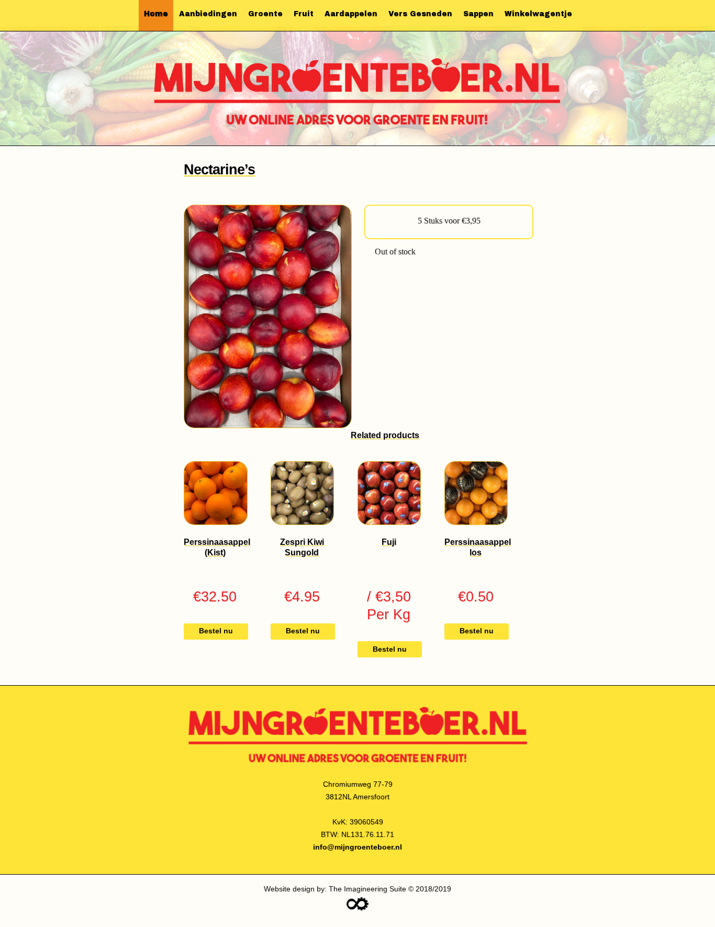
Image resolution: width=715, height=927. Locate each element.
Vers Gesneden (420, 14)
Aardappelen (351, 14)
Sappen (478, 14)
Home (156, 14)
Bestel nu (216, 631)
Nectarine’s (219, 169)
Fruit (304, 14)
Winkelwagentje (538, 14)
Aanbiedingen (208, 14)
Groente (265, 14)
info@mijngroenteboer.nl (357, 847)
